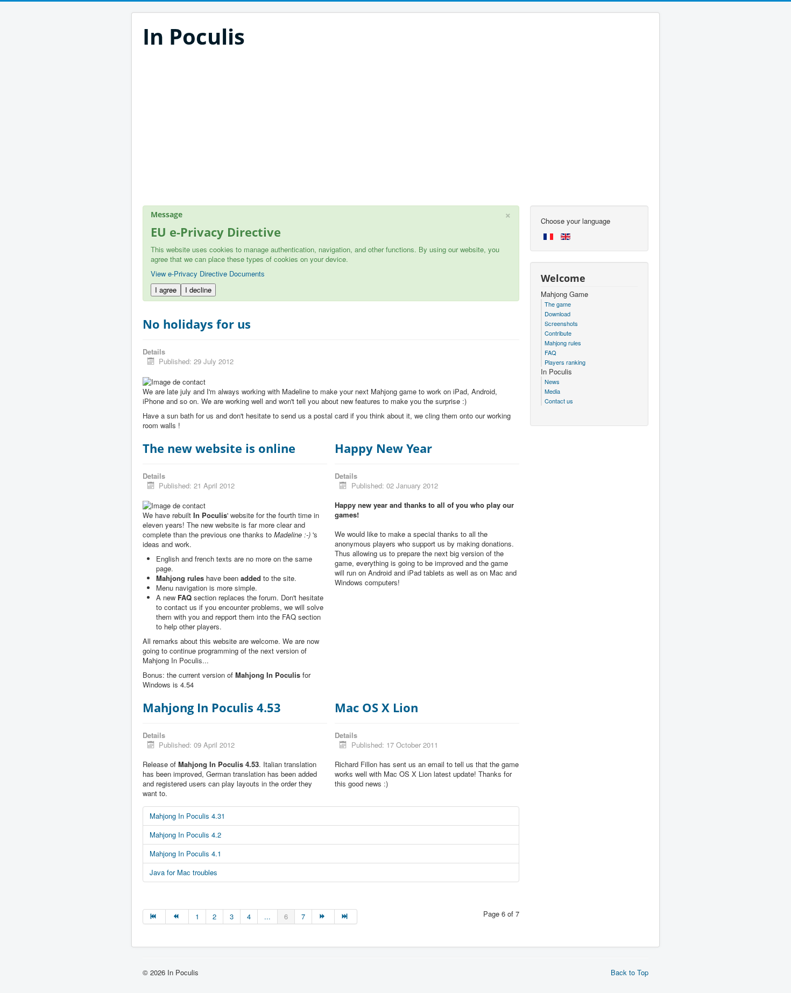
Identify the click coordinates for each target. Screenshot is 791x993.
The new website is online (219, 448)
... (267, 916)
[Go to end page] (346, 916)
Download (557, 313)
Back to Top (629, 972)
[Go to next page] (323, 916)
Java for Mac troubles (183, 872)
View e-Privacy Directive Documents (208, 273)
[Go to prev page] (177, 916)
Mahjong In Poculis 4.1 (185, 853)
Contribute (558, 333)
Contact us (559, 400)
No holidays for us (197, 324)
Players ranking (565, 362)
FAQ (550, 352)
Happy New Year (383, 448)
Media (552, 391)
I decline (198, 290)
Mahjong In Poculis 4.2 (185, 834)
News (552, 381)
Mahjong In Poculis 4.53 (212, 707)
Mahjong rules (563, 342)
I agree (165, 290)
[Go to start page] (154, 916)
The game (558, 304)
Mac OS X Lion (376, 707)
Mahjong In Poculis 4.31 (187, 816)
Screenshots (561, 323)
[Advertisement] (395, 130)
